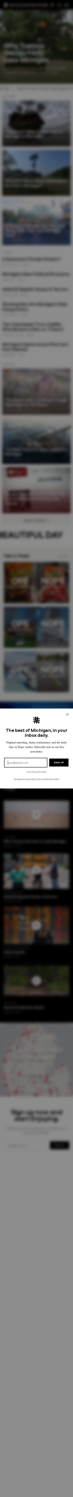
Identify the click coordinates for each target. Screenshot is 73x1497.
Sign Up (59, 762)
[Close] (67, 714)
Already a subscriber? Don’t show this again (36, 778)
